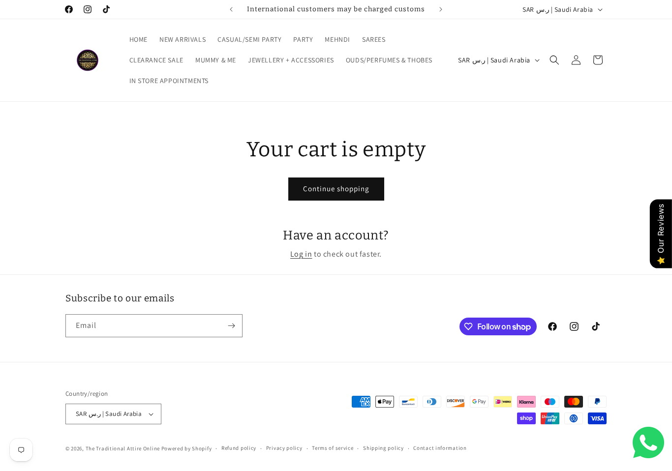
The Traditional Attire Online (123, 448)
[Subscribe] (231, 325)
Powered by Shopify (186, 448)
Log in (301, 254)
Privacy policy (284, 447)
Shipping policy (383, 447)
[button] (554, 60)
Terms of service (332, 447)
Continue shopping (336, 188)
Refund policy (238, 447)
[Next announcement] (441, 9)
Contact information (439, 447)
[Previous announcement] (231, 9)
